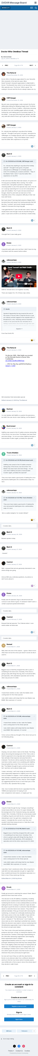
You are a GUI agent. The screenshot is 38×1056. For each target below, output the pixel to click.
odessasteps (7, 57)
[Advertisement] (19, 30)
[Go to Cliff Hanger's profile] (3, 99)
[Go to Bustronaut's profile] (3, 427)
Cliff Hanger (11, 98)
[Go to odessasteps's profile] (3, 261)
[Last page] (35, 65)
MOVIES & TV (15, 58)
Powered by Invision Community (19, 1053)
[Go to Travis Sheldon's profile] (3, 454)
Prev (6, 65)
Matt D (9, 154)
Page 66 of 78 (18, 65)
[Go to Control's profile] (3, 563)
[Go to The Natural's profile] (3, 74)
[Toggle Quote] (4, 161)
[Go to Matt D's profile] (3, 155)
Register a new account (19, 1006)
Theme (10, 1051)
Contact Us (19, 1051)
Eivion (9, 243)
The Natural (11, 73)
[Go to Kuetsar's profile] (3, 410)
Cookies (27, 1051)
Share (9, 1031)
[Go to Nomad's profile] (3, 646)
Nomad (9, 644)
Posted (15, 75)
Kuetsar (10, 409)
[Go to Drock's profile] (3, 888)
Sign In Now (19, 1019)
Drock (9, 887)
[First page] (2, 65)
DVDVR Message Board (14, 2)
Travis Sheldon (12, 453)
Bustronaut (11, 426)
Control (9, 562)
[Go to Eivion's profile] (3, 244)
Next (31, 65)
